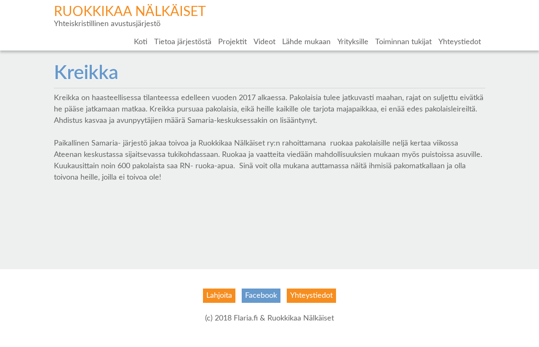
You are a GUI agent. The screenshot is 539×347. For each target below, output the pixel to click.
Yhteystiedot (459, 42)
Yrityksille (352, 42)
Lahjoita (219, 295)
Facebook (261, 295)
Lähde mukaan (306, 42)
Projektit (232, 42)
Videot (264, 42)
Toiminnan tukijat (403, 42)
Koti (140, 42)
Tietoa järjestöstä (182, 42)
